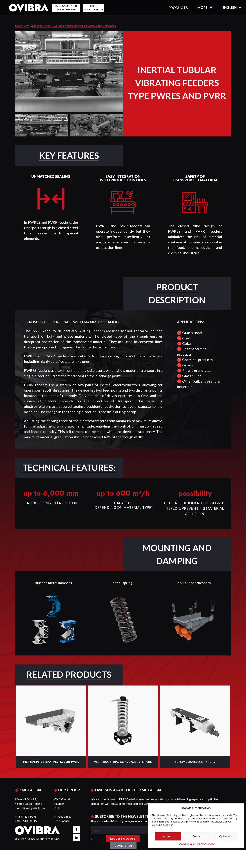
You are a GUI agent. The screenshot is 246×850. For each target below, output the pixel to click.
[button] (18, 71)
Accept (168, 836)
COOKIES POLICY (187, 843)
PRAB (57, 808)
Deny (196, 836)
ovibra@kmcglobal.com (30, 808)
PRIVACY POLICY (205, 843)
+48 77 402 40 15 (26, 820)
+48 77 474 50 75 (26, 816)
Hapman (59, 803)
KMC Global (62, 799)
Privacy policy (62, 816)
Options (224, 836)
